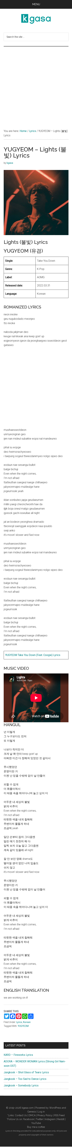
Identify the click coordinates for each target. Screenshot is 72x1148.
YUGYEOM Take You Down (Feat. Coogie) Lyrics (32, 655)
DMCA (32, 1115)
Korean (27, 1022)
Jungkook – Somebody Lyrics (21, 1085)
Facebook (28, 1119)
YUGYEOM (23, 1026)
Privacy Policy (44, 1115)
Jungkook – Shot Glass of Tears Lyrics (26, 1072)
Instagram (50, 1119)
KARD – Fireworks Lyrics (18, 1054)
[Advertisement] (36, 84)
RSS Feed (59, 1115)
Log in (41, 1111)
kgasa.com (27, 1107)
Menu (36, 4)
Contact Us (21, 1115)
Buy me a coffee (36, 1127)
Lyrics (19, 1022)
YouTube (36, 1123)
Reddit (60, 1119)
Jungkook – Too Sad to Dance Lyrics (25, 1079)
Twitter (39, 1119)
